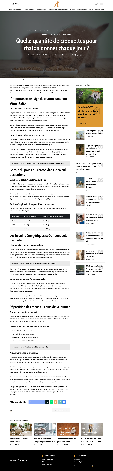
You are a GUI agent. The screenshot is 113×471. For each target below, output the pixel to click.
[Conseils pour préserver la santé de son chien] (80, 134)
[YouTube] (15, 4)
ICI (92, 466)
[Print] (81, 54)
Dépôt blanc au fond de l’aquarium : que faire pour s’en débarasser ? (94, 269)
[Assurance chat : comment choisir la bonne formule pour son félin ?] (80, 237)
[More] (83, 54)
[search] (93, 4)
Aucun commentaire (62, 410)
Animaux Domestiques (86, 106)
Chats (37, 434)
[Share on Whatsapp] (51, 402)
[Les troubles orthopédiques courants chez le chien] (80, 255)
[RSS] (18, 4)
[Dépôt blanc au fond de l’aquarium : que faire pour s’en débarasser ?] (80, 270)
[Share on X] (72, 54)
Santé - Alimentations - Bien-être (56, 34)
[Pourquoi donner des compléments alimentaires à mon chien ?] (80, 200)
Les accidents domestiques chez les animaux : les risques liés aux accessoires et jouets (88, 166)
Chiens (43, 434)
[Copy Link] (78, 54)
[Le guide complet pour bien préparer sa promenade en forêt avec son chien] (80, 149)
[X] (13, 4)
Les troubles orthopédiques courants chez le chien (94, 254)
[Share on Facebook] (70, 54)
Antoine (33, 54)
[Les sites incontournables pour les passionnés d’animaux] (80, 182)
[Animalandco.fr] (56, 4)
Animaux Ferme (16, 434)
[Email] (75, 54)
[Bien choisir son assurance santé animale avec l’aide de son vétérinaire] (80, 219)
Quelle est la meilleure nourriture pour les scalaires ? (88, 114)
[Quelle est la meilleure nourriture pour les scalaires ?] (89, 96)
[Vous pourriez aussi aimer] (11, 4)
